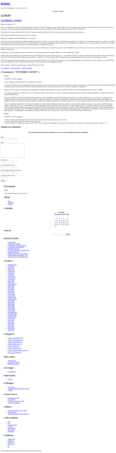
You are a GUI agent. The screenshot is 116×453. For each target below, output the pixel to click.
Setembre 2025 (12, 264)
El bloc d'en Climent (14, 362)
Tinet (9, 421)
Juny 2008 (11, 302)
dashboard (11, 202)
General (9, 24)
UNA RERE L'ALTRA (11, 20)
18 (59, 222)
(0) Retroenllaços (15, 68)
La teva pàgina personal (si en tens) (11, 170)
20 (63, 222)
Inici (9, 201)
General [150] (19, 338)
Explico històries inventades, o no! (18, 255)
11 (59, 220)
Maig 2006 (11, 330)
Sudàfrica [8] (18, 342)
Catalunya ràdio (12, 425)
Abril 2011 (11, 274)
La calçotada (11, 399)
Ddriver (10, 379)
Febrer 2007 (11, 328)
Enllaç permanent (27, 68)
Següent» (61, 11)
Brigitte (5, 3)
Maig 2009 (11, 289)
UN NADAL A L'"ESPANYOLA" (18, 257)
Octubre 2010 (12, 278)
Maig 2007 (11, 323)
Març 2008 (11, 307)
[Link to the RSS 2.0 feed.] (11, 442)
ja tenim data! (12, 242)
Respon (19, 79)
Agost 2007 (11, 318)
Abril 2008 (11, 305)
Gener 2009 (11, 296)
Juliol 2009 (11, 286)
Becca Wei (14, 450)
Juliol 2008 (11, 300)
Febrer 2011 (11, 276)
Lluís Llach (11, 387)
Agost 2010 (11, 279)
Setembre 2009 (12, 284)
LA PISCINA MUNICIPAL (16, 247)
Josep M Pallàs (12, 412)
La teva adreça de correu (8, 165)
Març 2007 (11, 327)
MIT (27, 450)
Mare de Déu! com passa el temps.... (18, 253)
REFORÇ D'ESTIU (14, 249)
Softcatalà (11, 431)
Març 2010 (11, 282)
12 (61, 220)
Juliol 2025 (11, 266)
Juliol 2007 (11, 320)
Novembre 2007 (12, 314)
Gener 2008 (11, 310)
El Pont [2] (18, 348)
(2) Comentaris (5, 68)
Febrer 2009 (11, 294)
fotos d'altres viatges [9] (21, 350)
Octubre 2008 (12, 297)
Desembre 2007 (12, 312)
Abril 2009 (11, 291)
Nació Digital (12, 428)
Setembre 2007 (12, 317)
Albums (10, 204)
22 (68, 222)
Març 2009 (11, 292)
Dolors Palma (12, 360)
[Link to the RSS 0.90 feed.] (11, 439)
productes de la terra (13, 398)
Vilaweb (10, 426)
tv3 (9, 423)
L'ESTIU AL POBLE (14, 244)
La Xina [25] (18, 344)
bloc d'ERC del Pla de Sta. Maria (17, 410)
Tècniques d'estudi (13, 252)
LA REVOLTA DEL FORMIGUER (18, 250)
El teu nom (4, 160)
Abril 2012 (11, 273)
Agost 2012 (11, 271)
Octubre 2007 (12, 315)
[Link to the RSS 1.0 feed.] (11, 440)
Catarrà (6, 76)
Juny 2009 (11, 287)
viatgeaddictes (12, 371)
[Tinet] (8, 447)
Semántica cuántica (13, 364)
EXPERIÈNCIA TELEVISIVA (17, 245)
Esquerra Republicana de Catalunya (18, 414)
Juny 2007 (11, 322)
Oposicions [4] (19, 340)
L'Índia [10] (18, 352)
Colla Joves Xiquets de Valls (16, 401)
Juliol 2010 (11, 281)
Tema (2, 137)
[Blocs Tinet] (8, 446)
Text (2, 142)
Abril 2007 (11, 325)
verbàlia (10, 390)
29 (68, 224)
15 (68, 220)
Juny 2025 (11, 268)
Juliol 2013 (11, 269)
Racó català (11, 430)
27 (63, 224)
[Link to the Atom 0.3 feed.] (11, 444)
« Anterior (55, 11)
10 (57, 220)
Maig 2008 (11, 304)
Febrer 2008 (11, 309)
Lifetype (38, 450)
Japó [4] (17, 346)
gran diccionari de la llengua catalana (18, 388)
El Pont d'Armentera (14, 403)
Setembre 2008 (12, 299)
